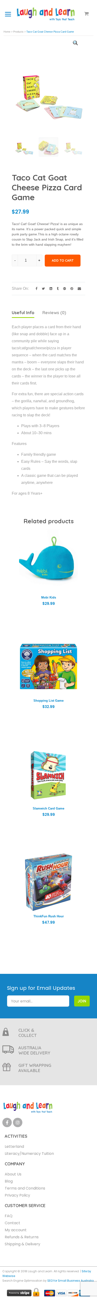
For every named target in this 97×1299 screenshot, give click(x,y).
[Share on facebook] (35, 288)
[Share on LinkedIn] (49, 288)
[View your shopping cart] (86, 14)
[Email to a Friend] (77, 288)
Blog (9, 1181)
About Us (13, 1174)
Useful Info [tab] (23, 312)
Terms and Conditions (25, 1188)
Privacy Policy (17, 1195)
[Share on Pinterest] (70, 288)
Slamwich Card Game (48, 808)
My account (16, 1230)
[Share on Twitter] (42, 288)
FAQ (8, 1216)
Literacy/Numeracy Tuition (29, 1153)
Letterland (14, 1146)
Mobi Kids (48, 597)
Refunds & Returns (22, 1237)
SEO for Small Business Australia (70, 1281)
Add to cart (62, 260)
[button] (75, 43)
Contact (12, 1223)
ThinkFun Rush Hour (48, 916)
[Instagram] (17, 1122)
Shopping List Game (48, 700)
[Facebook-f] (7, 1122)
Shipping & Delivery (22, 1244)
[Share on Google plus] (63, 288)
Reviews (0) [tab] (54, 312)
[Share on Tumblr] (56, 288)
